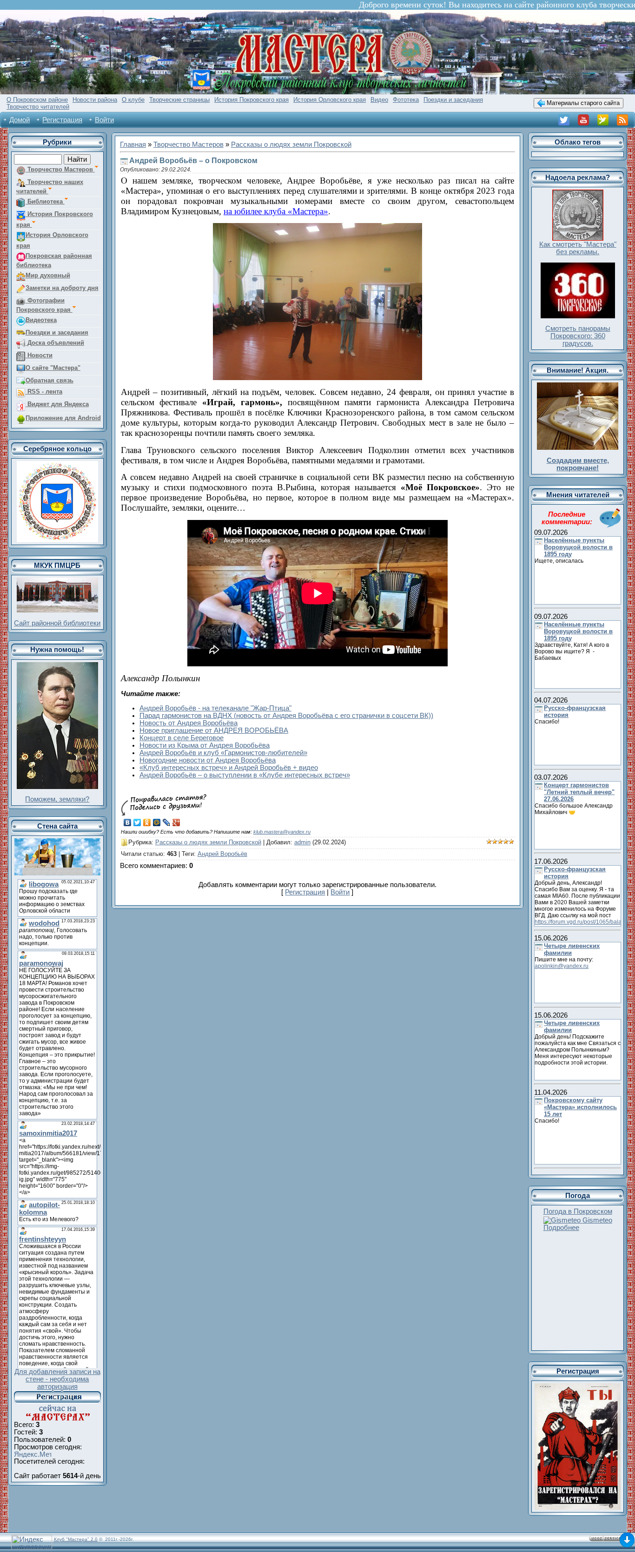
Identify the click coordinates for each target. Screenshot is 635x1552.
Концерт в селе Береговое (181, 738)
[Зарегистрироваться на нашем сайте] (578, 1387)
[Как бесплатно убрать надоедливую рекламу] (577, 193)
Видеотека (41, 319)
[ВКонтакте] (127, 822)
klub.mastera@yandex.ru (282, 832)
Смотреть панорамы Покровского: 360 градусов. (577, 336)
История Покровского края (54, 219)
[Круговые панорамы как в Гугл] (578, 266)
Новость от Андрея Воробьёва (188, 723)
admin (302, 842)
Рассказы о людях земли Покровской (291, 144)
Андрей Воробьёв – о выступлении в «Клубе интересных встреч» (244, 775)
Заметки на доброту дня (62, 287)
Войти (104, 120)
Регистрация (62, 120)
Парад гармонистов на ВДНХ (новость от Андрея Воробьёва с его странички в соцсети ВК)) (286, 715)
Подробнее (561, 1227)
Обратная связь (49, 380)
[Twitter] (137, 822)
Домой (19, 120)
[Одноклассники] (147, 822)
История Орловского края (52, 240)
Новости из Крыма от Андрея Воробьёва (204, 745)
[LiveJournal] (167, 822)
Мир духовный (48, 275)
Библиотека (45, 201)
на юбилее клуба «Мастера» (276, 211)
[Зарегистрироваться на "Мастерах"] (57, 1394)
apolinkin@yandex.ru (562, 966)
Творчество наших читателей (49, 186)
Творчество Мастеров (60, 169)
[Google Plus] (176, 822)
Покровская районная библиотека (54, 260)
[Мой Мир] (157, 822)
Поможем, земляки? (57, 799)
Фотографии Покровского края (44, 305)
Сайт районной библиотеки (57, 623)
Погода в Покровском (577, 1211)
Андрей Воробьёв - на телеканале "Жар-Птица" (215, 708)
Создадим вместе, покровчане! (578, 464)
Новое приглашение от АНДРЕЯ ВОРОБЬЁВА (213, 730)
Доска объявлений (55, 342)
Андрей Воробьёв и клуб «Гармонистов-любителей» (223, 752)
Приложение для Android (63, 417)
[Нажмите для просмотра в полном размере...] (317, 228)
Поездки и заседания (57, 332)
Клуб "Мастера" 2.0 (76, 1539)
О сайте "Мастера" (53, 367)
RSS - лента (44, 391)
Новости (39, 355)
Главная (133, 144)
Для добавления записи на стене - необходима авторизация (57, 1379)
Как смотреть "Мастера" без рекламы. (577, 248)
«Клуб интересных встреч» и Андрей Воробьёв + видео (228, 767)
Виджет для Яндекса (57, 404)
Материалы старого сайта (582, 102)
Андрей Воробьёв (222, 853)
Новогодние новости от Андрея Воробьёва (207, 760)
